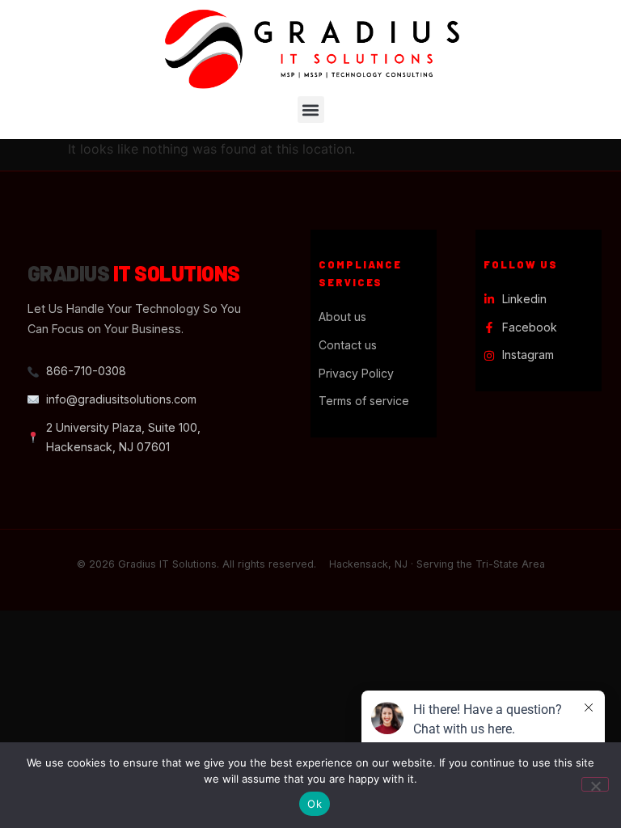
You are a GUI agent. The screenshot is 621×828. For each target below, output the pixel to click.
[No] (595, 784)
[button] (311, 109)
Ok (314, 803)
